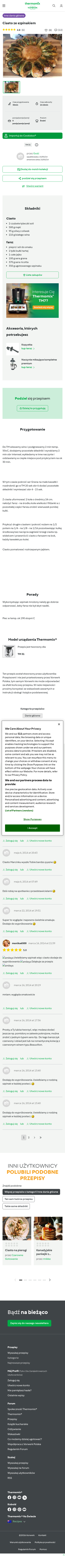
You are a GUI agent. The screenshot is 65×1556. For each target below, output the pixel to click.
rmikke (47, 1258)
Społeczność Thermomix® (22, 1409)
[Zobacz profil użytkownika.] (20, 156)
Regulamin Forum (18, 1449)
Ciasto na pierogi (16, 1250)
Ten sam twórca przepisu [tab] (19, 1199)
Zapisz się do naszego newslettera (29, 1323)
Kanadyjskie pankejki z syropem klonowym (44, 1252)
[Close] (59, 724)
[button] (4, 6)
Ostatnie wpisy (16, 1395)
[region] (32, 778)
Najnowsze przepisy (19, 1362)
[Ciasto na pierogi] (17, 1228)
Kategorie (13, 1357)
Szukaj (11, 1457)
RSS (10, 1477)
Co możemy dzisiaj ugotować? (25, 1439)
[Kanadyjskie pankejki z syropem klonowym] (48, 1228)
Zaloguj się (14, 1380)
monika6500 (19, 943)
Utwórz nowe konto (19, 1385)
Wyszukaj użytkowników (21, 1472)
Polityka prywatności (45, 1542)
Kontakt (42, 1535)
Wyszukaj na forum (18, 1467)
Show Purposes (33, 819)
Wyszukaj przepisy (18, 1352)
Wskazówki (14, 1434)
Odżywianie (14, 1429)
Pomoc (43, 1549)
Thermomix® (15, 1414)
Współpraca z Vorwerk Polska (24, 1444)
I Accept (33, 828)
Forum (11, 1403)
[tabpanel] (32, 1250)
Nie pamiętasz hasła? (19, 1390)
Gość (36, 153)
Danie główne (32, 715)
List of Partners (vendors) (19, 810)
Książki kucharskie (18, 1424)
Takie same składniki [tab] (16, 1206)
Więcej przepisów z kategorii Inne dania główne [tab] (31, 1191)
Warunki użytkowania (20, 1542)
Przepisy (13, 1347)
